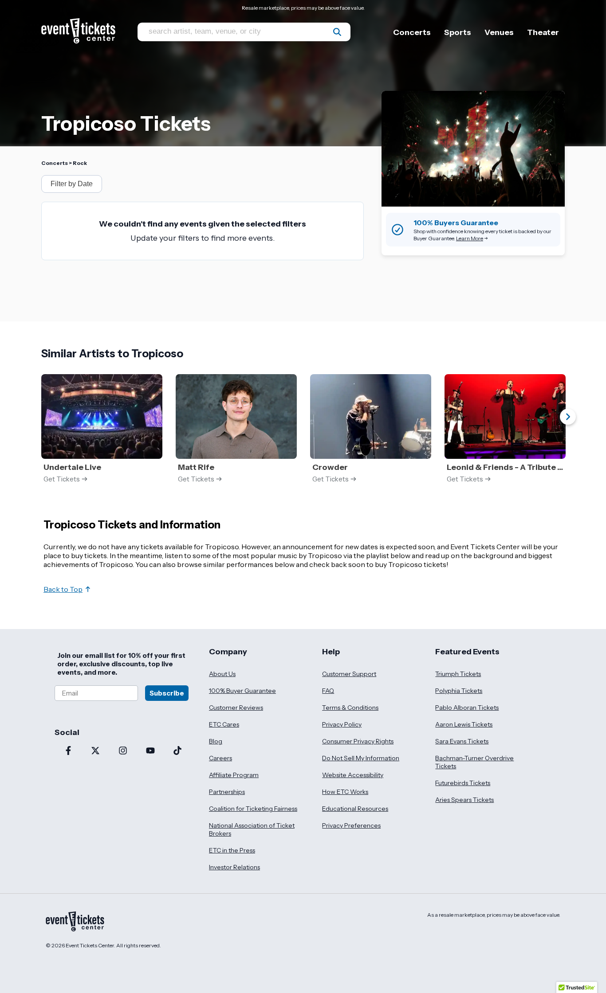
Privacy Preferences (351, 825)
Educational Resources (355, 809)
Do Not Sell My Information (360, 758)
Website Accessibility (352, 775)
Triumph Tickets (458, 674)
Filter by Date (72, 184)
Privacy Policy (342, 724)
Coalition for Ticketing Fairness (253, 809)
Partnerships (227, 792)
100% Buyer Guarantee (242, 691)
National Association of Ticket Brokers (252, 829)
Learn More (469, 238)
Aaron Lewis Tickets (463, 724)
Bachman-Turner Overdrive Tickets (474, 762)
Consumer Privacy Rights (358, 741)
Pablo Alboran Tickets (467, 708)
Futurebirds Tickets (462, 783)
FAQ (328, 691)
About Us (222, 674)
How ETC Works (345, 792)
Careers (220, 758)
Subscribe (167, 693)
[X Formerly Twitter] (96, 751)
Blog (215, 741)
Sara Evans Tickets (461, 741)
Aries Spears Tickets (464, 800)
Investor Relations (234, 867)
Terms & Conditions (350, 708)
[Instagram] (123, 751)
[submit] (337, 32)
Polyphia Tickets (458, 691)
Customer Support (349, 674)
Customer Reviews (236, 708)
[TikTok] (177, 751)
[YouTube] (150, 751)
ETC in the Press (232, 850)
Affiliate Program (234, 775)
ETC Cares (224, 724)
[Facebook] (68, 751)
